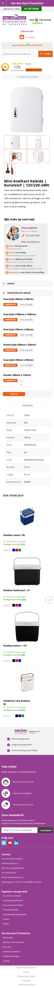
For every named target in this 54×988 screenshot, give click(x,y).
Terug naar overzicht (28, 77)
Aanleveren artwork (11, 951)
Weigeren (46, 9)
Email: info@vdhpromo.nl (12, 877)
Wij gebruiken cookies (26, 976)
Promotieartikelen (11, 909)
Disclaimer (26, 980)
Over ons (7, 947)
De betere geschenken (13, 900)
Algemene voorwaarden (26, 967)
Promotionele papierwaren (14, 914)
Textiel (6, 923)
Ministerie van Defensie (13, 942)
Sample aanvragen (11, 956)
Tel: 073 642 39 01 (8, 872)
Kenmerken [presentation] (27, 405)
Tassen (6, 919)
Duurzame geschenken (13, 905)
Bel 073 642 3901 (35, 45)
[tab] (28, 405)
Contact (6, 961)
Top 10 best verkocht (12, 895)
